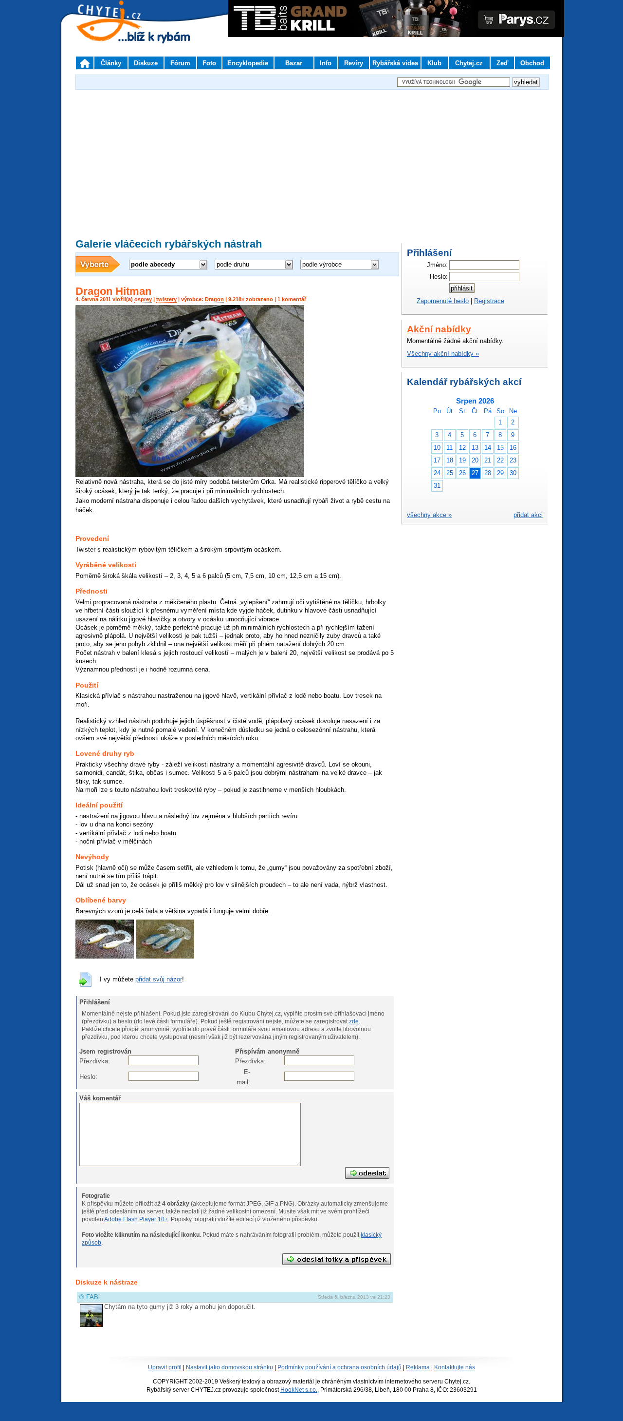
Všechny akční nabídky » (443, 353)
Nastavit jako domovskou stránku (229, 1367)
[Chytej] (117, 34)
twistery (166, 299)
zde (354, 1021)
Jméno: (437, 265)
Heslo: (86, 1076)
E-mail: (243, 1076)
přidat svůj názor (158, 979)
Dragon (214, 299)
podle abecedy (153, 264)
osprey (143, 299)
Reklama (418, 1367)
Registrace (489, 301)
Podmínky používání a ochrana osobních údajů (339, 1367)
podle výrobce (322, 264)
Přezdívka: (86, 1061)
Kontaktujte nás (454, 1367)
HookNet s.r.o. (298, 1390)
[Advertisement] (311, 160)
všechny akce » (429, 514)
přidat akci (528, 514)
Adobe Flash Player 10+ (136, 1219)
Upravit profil (165, 1367)
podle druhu (233, 264)
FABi (93, 1297)
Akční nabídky (439, 329)
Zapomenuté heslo (443, 301)
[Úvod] (84, 63)
